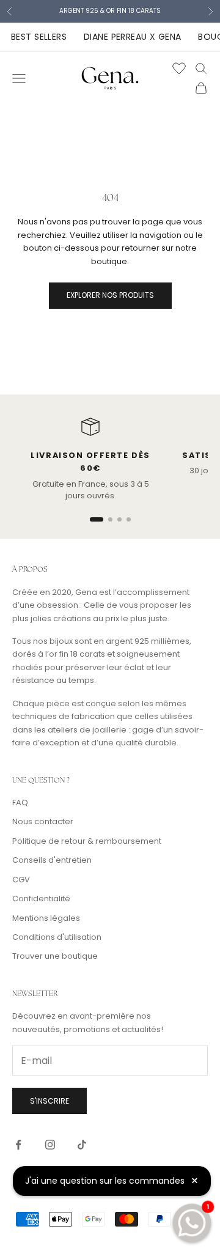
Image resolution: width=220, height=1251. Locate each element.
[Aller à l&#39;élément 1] (96, 519)
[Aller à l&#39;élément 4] (129, 519)
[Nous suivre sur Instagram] (50, 1144)
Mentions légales (46, 918)
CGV (21, 879)
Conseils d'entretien (52, 860)
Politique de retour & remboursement (86, 841)
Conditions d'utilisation (56, 937)
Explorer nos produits (110, 295)
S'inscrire (49, 1101)
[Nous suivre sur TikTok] (82, 1144)
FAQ (20, 802)
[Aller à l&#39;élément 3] (119, 519)
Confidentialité (41, 898)
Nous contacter (42, 821)
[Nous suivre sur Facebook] (18, 1144)
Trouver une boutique (55, 956)
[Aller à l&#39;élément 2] (110, 519)
